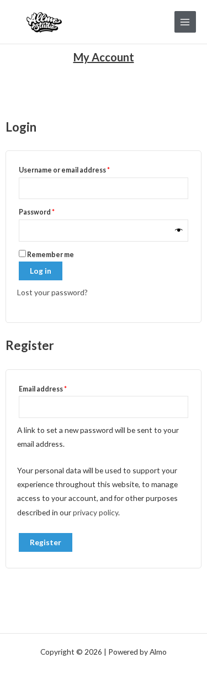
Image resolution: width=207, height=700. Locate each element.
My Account (103, 57)
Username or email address (79, 169)
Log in (40, 270)
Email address (58, 388)
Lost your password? (52, 292)
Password (51, 211)
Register (45, 542)
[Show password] (179, 230)
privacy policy (95, 512)
